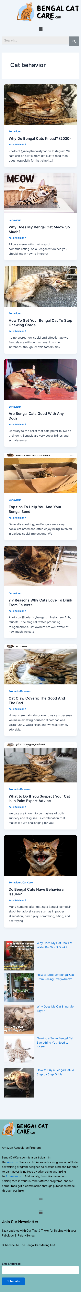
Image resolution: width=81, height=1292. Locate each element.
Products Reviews (19, 691)
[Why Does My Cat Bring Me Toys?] (19, 1019)
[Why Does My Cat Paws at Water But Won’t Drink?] (19, 955)
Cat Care (27, 882)
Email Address (11, 1263)
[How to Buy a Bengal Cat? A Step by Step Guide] (19, 1083)
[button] (40, 29)
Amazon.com (14, 1176)
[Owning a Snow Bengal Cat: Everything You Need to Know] (19, 1051)
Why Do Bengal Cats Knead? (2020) (40, 138)
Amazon (12, 1162)
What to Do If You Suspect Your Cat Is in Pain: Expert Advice (39, 798)
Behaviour (15, 131)
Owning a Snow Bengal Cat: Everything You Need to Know (55, 1043)
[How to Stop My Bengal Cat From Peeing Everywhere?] (19, 987)
